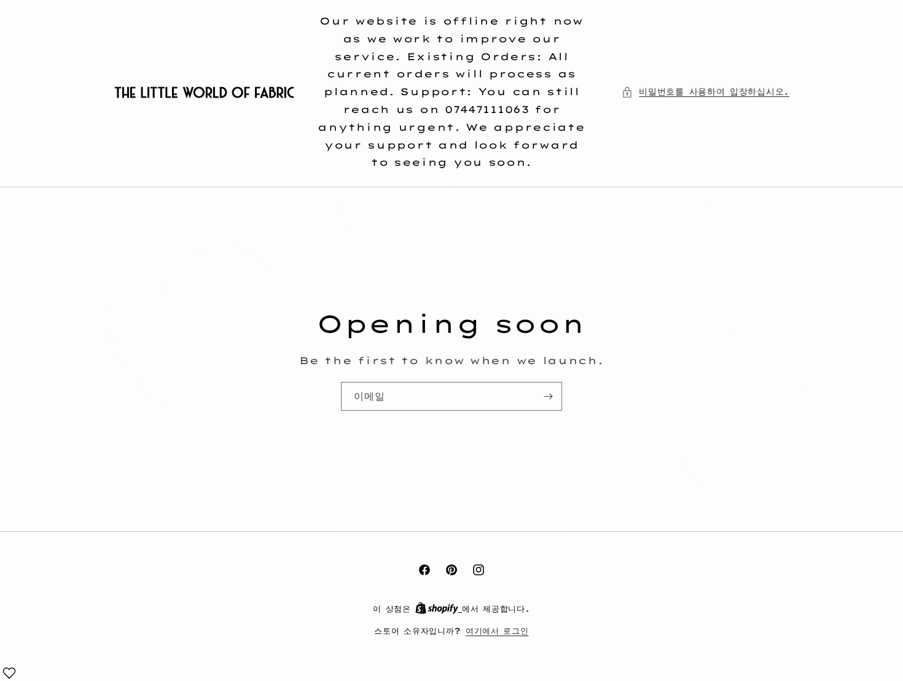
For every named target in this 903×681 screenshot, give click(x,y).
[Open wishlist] (9, 673)
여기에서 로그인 (497, 631)
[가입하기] (547, 396)
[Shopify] (439, 608)
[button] (705, 91)
